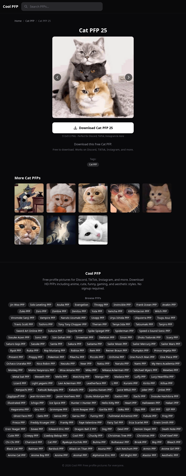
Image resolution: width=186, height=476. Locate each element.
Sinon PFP (126, 337)
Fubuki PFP (149, 416)
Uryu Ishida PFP (119, 317)
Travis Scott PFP (23, 324)
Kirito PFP (149, 383)
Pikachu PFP (77, 357)
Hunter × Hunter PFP (83, 403)
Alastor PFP (149, 455)
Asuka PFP (63, 304)
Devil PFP (123, 429)
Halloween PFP (151, 403)
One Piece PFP (168, 357)
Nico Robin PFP (46, 363)
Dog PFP (107, 429)
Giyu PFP (140, 409)
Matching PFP (81, 376)
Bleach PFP (173, 442)
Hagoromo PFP (20, 409)
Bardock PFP (56, 448)
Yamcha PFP (115, 311)
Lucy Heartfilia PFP (162, 376)
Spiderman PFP (124, 331)
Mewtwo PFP (170, 370)
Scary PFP (172, 337)
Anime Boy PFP (40, 455)
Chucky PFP (95, 435)
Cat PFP (29, 21)
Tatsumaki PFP (144, 324)
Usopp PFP (97, 317)
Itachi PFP (139, 396)
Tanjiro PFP (165, 324)
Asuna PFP (104, 448)
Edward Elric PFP (59, 429)
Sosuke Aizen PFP (18, 337)
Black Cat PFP (15, 448)
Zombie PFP (59, 311)
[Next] (128, 77)
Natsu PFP (103, 363)
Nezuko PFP (68, 363)
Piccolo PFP (96, 357)
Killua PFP (166, 383)
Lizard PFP (20, 383)
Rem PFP (95, 350)
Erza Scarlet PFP (138, 422)
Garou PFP (78, 416)
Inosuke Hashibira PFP (164, 396)
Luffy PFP (140, 376)
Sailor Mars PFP (170, 344)
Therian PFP (99, 324)
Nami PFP (140, 363)
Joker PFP (147, 389)
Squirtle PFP (75, 331)
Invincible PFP (122, 304)
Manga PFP (102, 376)
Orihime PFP (116, 357)
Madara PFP (121, 376)
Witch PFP (161, 311)
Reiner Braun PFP (116, 350)
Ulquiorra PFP (143, 317)
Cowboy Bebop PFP (55, 435)
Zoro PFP (41, 311)
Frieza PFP (19, 422)
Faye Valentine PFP (90, 422)
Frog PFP (167, 416)
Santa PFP (56, 344)
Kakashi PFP (76, 389)
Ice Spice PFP (57, 403)
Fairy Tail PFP (115, 422)
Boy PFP (156, 442)
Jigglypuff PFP (16, 396)
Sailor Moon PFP (117, 344)
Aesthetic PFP (170, 455)
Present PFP (16, 357)
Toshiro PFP (45, 324)
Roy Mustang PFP (54, 350)
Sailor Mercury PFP (144, 344)
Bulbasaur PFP (120, 442)
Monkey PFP (15, 370)
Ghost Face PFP (23, 416)
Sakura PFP (74, 344)
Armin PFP (149, 448)
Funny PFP (96, 416)
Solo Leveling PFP (40, 304)
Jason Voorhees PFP (68, 396)
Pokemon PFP (56, 357)
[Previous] (57, 77)
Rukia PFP (32, 350)
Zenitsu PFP (79, 311)
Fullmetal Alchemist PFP (123, 416)
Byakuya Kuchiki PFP (74, 442)
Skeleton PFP (106, 337)
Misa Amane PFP (70, 370)
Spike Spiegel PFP (98, 331)
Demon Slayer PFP (145, 429)
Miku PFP (91, 370)
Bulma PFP (99, 442)
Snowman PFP (84, 337)
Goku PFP (123, 409)
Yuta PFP (97, 311)
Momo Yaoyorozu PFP (41, 370)
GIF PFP (170, 409)
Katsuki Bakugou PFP (50, 389)
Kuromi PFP (131, 383)
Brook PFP (140, 442)
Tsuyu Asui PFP (166, 317)
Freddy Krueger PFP (42, 422)
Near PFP (85, 363)
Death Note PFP (171, 429)
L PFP (115, 383)
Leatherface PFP (96, 383)
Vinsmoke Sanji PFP (22, 317)
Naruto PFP (122, 363)
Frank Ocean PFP (146, 304)
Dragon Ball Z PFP (85, 429)
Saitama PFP (94, 344)
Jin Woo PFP (17, 304)
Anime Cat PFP (16, 455)
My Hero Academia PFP (165, 363)
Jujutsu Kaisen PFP (100, 389)
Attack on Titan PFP (80, 448)
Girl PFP (155, 409)
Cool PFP (10, 6)
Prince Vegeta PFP (165, 350)
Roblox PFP (77, 350)
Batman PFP (36, 448)
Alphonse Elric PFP (104, 455)
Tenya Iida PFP (121, 324)
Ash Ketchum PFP (127, 448)
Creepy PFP (31, 435)
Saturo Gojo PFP (15, 344)
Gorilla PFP (105, 409)
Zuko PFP (24, 311)
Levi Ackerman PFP (69, 383)
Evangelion (81, 304)
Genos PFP (60, 416)
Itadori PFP (121, 396)
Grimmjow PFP (58, 409)
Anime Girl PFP (170, 448)
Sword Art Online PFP (29, 331)
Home (18, 21)
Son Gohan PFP (61, 337)
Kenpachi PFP (24, 389)
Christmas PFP (145, 435)
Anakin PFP (169, 304)
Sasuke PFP (38, 344)
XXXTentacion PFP (138, 311)
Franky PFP (66, 422)
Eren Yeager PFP (15, 429)
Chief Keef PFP (169, 435)
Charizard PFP (33, 442)
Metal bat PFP (21, 376)
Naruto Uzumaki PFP (73, 317)
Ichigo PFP (37, 403)
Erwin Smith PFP (163, 422)
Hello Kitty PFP (110, 403)
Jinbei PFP (164, 389)
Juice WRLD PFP (126, 389)
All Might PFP (129, 455)
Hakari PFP (172, 403)
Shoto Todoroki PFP (149, 337)
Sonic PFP (40, 337)
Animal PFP (80, 455)
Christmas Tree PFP (119, 435)
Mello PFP (61, 376)
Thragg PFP (101, 304)
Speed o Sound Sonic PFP (154, 331)
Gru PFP (39, 409)
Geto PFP (43, 416)
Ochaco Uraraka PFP (19, 363)
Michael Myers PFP (145, 370)
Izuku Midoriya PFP (97, 396)
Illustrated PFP (16, 403)
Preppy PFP (35, 357)
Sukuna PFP (55, 331)
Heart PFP (130, 403)
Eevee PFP (37, 429)
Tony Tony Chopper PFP (72, 324)
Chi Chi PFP (12, 442)
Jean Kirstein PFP (40, 396)
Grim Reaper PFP (83, 409)
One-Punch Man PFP (142, 357)
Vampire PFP (47, 317)
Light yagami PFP (42, 383)
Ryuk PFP (15, 350)
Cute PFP (13, 435)
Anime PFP (61, 455)
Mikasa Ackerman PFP (115, 370)
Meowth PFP (42, 376)
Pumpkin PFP (140, 350)
